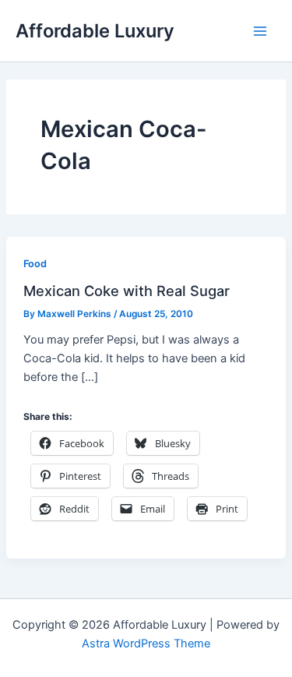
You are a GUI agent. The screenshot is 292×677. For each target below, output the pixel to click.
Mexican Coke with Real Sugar (126, 290)
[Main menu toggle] (260, 31)
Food (35, 264)
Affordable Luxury (95, 30)
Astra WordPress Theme (146, 643)
